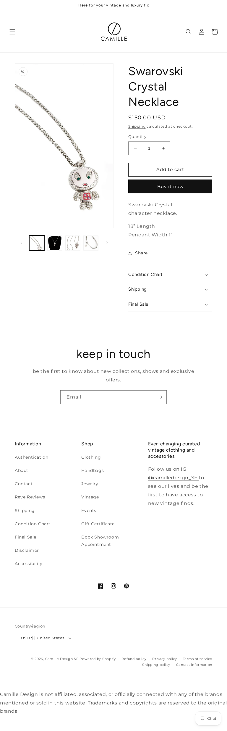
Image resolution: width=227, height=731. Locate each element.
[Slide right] (107, 242)
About (21, 470)
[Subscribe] (159, 397)
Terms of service (197, 659)
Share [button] (141, 253)
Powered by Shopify (98, 659)
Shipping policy (156, 665)
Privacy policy (164, 659)
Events (88, 510)
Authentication (31, 457)
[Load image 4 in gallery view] (90, 243)
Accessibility (29, 563)
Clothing (91, 457)
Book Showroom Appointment (100, 540)
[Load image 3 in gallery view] (72, 243)
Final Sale (25, 537)
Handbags (92, 470)
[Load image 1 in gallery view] (36, 243)
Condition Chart (33, 523)
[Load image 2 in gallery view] (54, 243)
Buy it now (170, 186)
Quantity (137, 136)
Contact (24, 483)
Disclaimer (27, 550)
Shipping (137, 126)
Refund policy (133, 659)
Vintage (90, 497)
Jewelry (89, 483)
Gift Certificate (98, 523)
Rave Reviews (30, 497)
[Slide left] (21, 242)
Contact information (194, 665)
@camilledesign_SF (173, 477)
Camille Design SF (62, 659)
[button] (12, 31)
